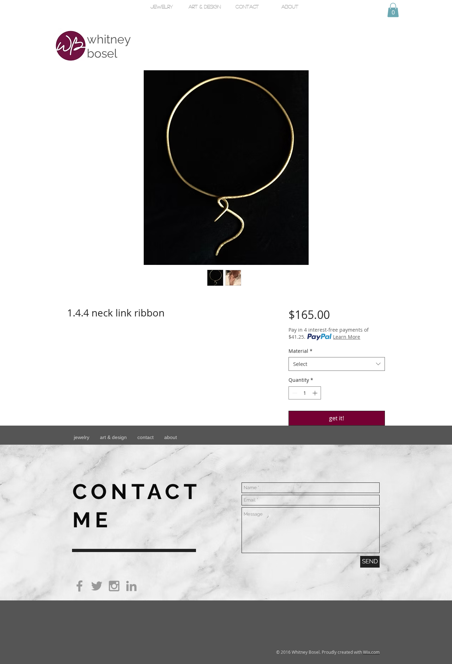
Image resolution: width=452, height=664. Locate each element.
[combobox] (337, 364)
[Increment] (315, 393)
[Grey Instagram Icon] (114, 586)
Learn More (346, 336)
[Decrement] (294, 393)
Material (301, 351)
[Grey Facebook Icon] (79, 586)
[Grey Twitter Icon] (96, 586)
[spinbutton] (304, 393)
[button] (393, 10)
